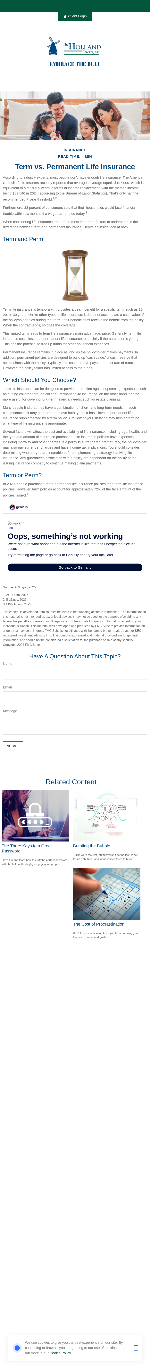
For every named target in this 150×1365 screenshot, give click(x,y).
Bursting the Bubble (91, 845)
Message (10, 711)
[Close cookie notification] (136, 1348)
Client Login (77, 16)
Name (7, 664)
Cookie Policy (60, 1353)
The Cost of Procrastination (98, 924)
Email (7, 687)
